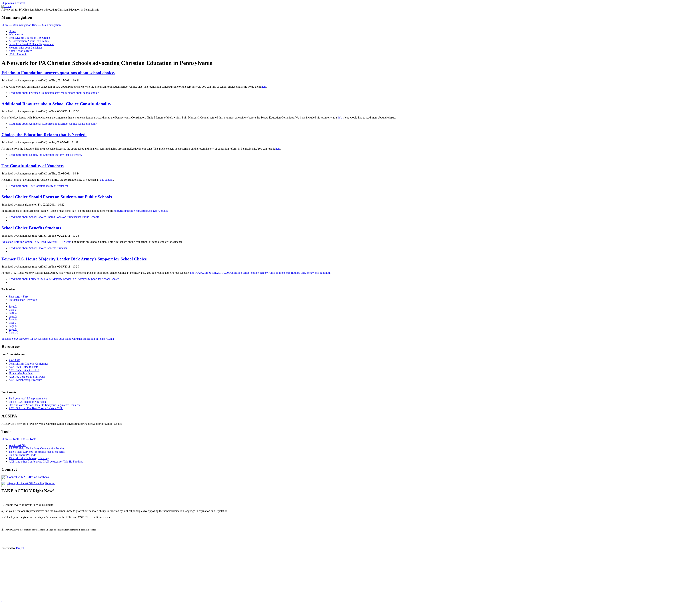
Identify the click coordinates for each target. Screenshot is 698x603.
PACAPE (14, 360)
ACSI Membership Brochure (25, 379)
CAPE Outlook (18, 54)
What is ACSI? (17, 445)
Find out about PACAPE (23, 455)
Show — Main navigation (16, 25)
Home (12, 31)
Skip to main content (13, 3)
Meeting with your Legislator (25, 47)
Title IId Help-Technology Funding (29, 458)
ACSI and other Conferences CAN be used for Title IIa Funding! (46, 461)
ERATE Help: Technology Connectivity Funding (37, 448)
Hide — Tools (28, 439)
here (263, 86)
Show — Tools (10, 439)
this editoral (106, 179)
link (340, 117)
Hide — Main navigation (46, 25)
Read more (54, 92)
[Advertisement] (110, 575)
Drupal (20, 548)
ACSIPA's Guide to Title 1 (24, 370)
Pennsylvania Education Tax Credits (29, 37)
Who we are (16, 34)
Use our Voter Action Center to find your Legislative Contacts (44, 405)
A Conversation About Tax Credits (29, 41)
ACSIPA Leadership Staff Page (27, 376)
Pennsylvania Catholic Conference (28, 363)
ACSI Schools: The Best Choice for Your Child (36, 408)
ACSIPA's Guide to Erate (23, 366)
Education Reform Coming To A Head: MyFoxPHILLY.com (36, 241)
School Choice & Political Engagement (31, 44)
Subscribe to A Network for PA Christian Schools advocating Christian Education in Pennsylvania (57, 338)
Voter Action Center (20, 50)
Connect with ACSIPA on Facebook (28, 477)
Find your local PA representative (28, 398)
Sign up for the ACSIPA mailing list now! (31, 483)
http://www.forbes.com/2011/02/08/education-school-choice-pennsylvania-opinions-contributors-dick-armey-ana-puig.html (260, 272)
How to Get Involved (21, 373)
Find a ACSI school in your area (27, 401)
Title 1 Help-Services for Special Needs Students (37, 451)
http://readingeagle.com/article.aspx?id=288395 (141, 210)
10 (13, 332)
